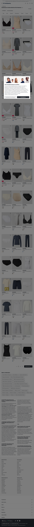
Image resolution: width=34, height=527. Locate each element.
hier (11, 93)
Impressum (16, 94)
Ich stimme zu (23, 97)
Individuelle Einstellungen (10, 97)
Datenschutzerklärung (11, 94)
